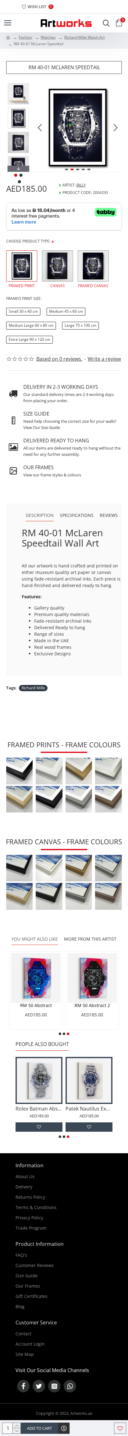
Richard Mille (33, 688)
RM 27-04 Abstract (64, 1005)
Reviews (109, 515)
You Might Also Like (34, 939)
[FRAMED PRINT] (21, 266)
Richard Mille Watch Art (84, 37)
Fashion (25, 37)
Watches (48, 37)
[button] (40, 127)
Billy (81, 185)
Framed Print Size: (24, 298)
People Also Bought (42, 1044)
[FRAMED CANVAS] (93, 266)
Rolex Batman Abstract (77, 1109)
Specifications (77, 515)
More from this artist (90, 939)
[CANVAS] (57, 266)
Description (40, 515)
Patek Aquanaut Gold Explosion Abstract (27, 1109)
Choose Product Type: (28, 241)
